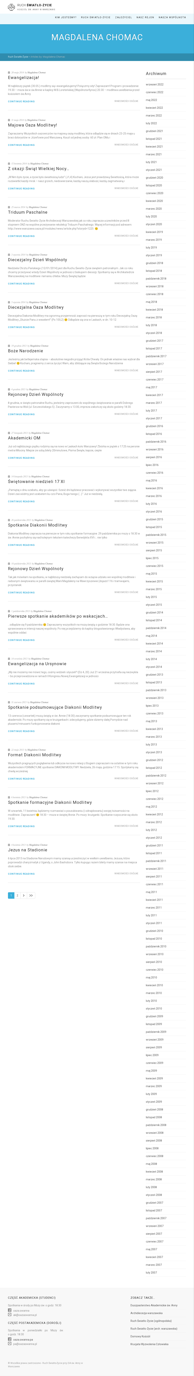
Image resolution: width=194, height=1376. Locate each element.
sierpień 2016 (154, 457)
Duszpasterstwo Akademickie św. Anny (154, 1305)
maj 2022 (151, 100)
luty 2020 (151, 216)
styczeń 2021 (154, 169)
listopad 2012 (154, 767)
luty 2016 (151, 503)
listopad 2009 (154, 1024)
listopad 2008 (154, 1117)
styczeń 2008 (154, 1194)
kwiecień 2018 (154, 309)
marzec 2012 (154, 822)
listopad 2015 (154, 527)
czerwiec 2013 (154, 713)
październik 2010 (156, 946)
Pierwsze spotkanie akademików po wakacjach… (58, 616)
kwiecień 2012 (154, 814)
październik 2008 (156, 1125)
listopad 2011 (154, 853)
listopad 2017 (154, 348)
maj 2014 (151, 635)
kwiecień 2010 (154, 985)
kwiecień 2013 (154, 729)
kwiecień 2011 (154, 899)
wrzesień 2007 (154, 1226)
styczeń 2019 (154, 255)
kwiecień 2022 (154, 107)
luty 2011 (151, 915)
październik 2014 (156, 628)
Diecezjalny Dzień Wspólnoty (37, 259)
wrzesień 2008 (154, 1132)
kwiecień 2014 (154, 643)
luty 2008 (151, 1187)
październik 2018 (156, 278)
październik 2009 (156, 1031)
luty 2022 (151, 123)
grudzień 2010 (154, 930)
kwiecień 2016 (154, 488)
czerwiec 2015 (154, 565)
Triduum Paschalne (28, 212)
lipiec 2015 (152, 558)
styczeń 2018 (154, 332)
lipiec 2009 (152, 1055)
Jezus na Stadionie (27, 850)
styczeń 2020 (154, 224)
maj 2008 (151, 1163)
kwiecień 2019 (154, 232)
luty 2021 (151, 162)
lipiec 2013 (152, 705)
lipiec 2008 (152, 1148)
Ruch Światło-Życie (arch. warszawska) (154, 1328)
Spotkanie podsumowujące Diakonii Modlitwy (55, 707)
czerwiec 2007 (154, 1241)
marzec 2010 (154, 993)
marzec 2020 (154, 208)
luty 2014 (151, 659)
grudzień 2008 (154, 1109)
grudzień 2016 (154, 426)
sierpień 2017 (154, 371)
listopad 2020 (154, 185)
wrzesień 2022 (154, 84)
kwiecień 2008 (154, 1171)
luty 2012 (151, 829)
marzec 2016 (154, 496)
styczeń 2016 (154, 511)
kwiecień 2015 (154, 581)
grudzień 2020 (154, 177)
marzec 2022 (154, 115)
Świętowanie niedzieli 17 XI (36, 481)
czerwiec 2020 (154, 193)
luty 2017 (151, 410)
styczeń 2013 (154, 752)
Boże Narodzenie (25, 350)
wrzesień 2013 (154, 697)
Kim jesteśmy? (66, 17)
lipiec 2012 (152, 791)
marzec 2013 (154, 736)
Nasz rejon (145, 17)
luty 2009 (151, 1093)
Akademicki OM (24, 438)
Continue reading (21, 101)
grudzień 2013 (154, 674)
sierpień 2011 (154, 876)
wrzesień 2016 (154, 449)
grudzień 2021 (154, 131)
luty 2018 (151, 325)
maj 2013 (151, 721)
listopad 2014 (154, 620)
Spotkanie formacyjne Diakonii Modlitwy (50, 802)
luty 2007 (151, 1272)
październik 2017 (156, 356)
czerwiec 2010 (154, 969)
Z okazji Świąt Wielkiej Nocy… (38, 168)
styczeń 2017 (154, 418)
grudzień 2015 (154, 519)
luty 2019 (151, 247)
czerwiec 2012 (154, 798)
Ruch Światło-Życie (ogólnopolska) (151, 1320)
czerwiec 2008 (154, 1156)
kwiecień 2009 (154, 1078)
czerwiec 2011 (154, 884)
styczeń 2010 (154, 1008)
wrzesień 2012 (154, 783)
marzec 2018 (154, 317)
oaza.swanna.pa (23, 1339)
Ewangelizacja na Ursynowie (37, 663)
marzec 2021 (154, 154)
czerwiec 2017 (154, 379)
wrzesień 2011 (154, 868)
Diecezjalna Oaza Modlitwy (36, 307)
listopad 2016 (154, 433)
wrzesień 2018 (154, 286)
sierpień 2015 (154, 550)
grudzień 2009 (154, 1016)
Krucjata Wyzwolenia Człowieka (149, 1344)
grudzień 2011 (154, 845)
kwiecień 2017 (154, 395)
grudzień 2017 (154, 340)
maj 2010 (151, 977)
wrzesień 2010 (154, 954)
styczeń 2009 (154, 1101)
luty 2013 (151, 744)
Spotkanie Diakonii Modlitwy (37, 525)
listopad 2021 (154, 138)
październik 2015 (156, 534)
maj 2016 (151, 480)
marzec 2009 (154, 1086)
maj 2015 (151, 573)
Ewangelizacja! (23, 77)
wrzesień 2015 (154, 542)
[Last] (31, 895)
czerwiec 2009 (154, 1062)
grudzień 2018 (154, 263)
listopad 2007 (154, 1210)
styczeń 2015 (154, 604)
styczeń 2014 (154, 666)
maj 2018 (151, 301)
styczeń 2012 (154, 837)
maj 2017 (151, 387)
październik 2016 (156, 441)
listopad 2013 (154, 682)
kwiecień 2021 (154, 146)
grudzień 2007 (154, 1202)
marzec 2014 (154, 651)
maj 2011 (151, 892)
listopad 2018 (154, 270)
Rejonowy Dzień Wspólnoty (35, 394)
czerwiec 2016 (154, 472)
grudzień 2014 (154, 612)
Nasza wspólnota (172, 17)
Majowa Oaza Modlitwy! (32, 125)
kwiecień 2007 (154, 1257)
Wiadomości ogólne (126, 101)
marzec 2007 (154, 1264)
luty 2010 (151, 1000)
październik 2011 (156, 861)
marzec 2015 (154, 589)
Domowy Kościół (140, 1336)
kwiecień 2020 (154, 200)
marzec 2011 (154, 907)
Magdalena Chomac (36, 72)
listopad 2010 (154, 938)
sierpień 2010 (154, 961)
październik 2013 (156, 690)
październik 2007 (156, 1218)
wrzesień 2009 (154, 1039)
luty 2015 (151, 597)
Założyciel (123, 17)
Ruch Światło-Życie (96, 17)
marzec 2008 (154, 1179)
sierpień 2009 (154, 1047)
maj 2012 (151, 806)
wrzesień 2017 (154, 364)
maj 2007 (151, 1249)
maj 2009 (151, 1070)
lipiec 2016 (152, 464)
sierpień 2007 (154, 1233)
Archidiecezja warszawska (147, 1313)
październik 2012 (156, 775)
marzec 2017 (154, 402)
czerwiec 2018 (154, 294)
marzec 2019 (154, 239)
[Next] (23, 895)
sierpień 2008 (154, 1140)
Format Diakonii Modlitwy (34, 754)
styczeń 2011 (154, 923)
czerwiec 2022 (154, 92)
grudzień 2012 (154, 760)
